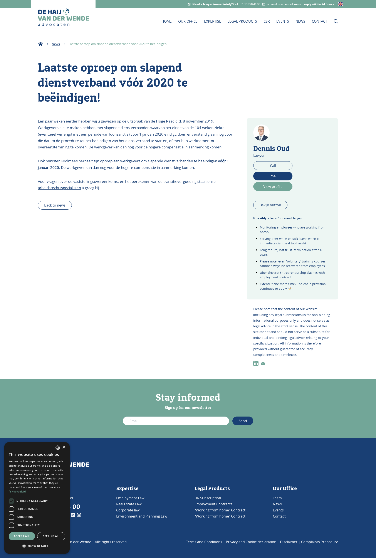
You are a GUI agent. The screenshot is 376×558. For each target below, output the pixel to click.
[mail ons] (262, 363)
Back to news (54, 205)
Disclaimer (288, 542)
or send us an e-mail (280, 4)
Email (273, 176)
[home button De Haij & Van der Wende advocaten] (63, 17)
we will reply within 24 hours (314, 4)
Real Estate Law (128, 504)
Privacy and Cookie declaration (251, 542)
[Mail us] (263, 4)
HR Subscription (208, 498)
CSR (267, 21)
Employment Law (130, 498)
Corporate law (127, 510)
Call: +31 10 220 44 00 (246, 4)
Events (282, 21)
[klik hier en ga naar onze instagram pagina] (79, 515)
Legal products (242, 21)
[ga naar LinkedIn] (255, 363)
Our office (188, 21)
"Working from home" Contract (220, 510)
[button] (37, 546)
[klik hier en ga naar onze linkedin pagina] (73, 515)
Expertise (212, 21)
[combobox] (57, 447)
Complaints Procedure (319, 542)
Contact (319, 21)
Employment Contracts (213, 504)
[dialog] (37, 498)
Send (243, 420)
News (300, 21)
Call (273, 165)
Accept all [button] (22, 536)
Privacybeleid (17, 491)
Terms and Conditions (204, 542)
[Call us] (189, 4)
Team (277, 498)
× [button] (63, 447)
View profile (272, 186)
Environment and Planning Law (141, 516)
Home (166, 21)
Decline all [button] (51, 536)
